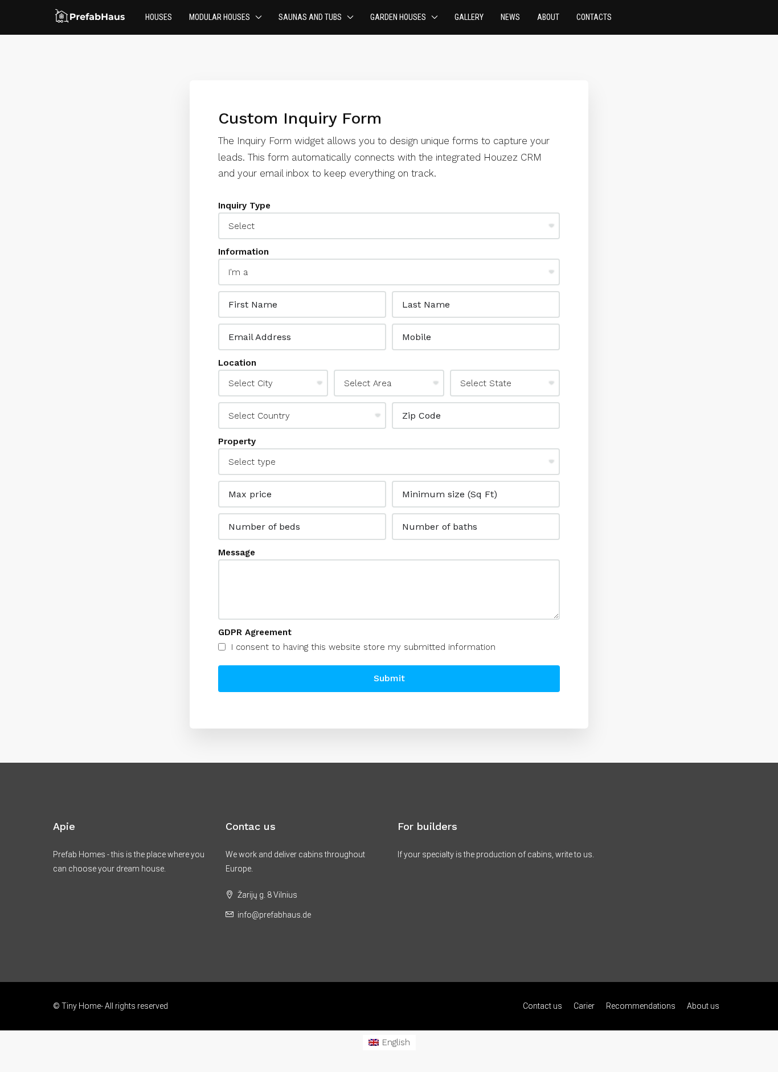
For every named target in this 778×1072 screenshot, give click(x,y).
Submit (389, 678)
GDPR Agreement (255, 632)
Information (243, 252)
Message (236, 552)
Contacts (594, 17)
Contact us (542, 1005)
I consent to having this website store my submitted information (362, 647)
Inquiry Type (244, 206)
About (548, 17)
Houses (158, 17)
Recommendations (640, 1005)
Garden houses (398, 17)
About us (703, 1005)
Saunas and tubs (310, 17)
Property (237, 441)
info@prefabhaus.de (274, 914)
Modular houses (219, 17)
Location (237, 363)
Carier (584, 1005)
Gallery (469, 17)
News (510, 17)
